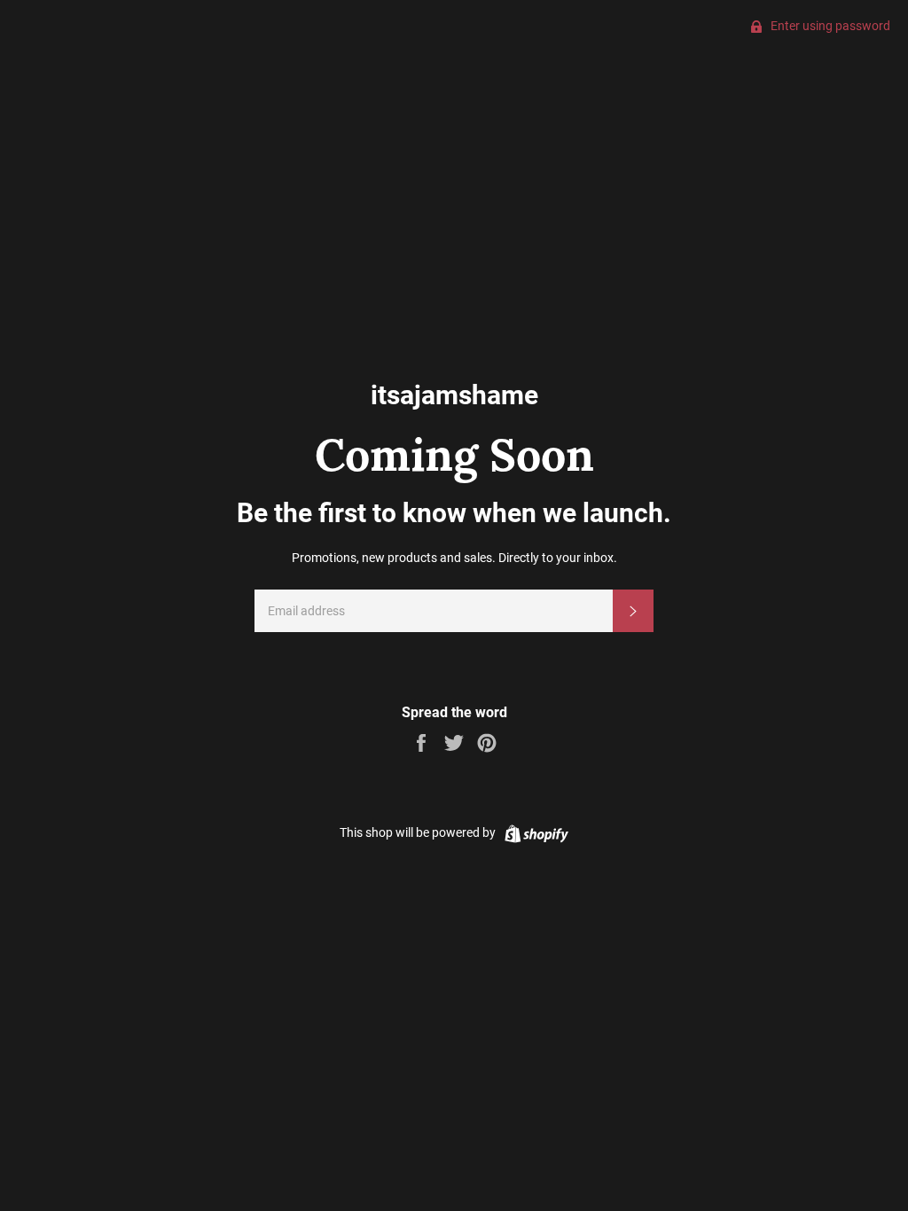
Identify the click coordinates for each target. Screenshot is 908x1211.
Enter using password (829, 26)
